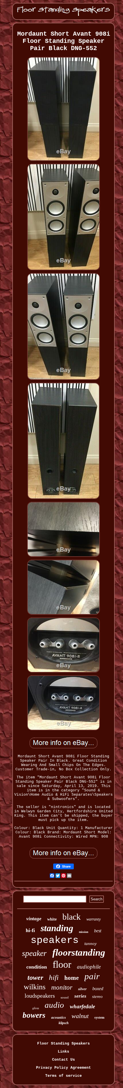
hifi (54, 977)
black (71, 916)
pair (92, 976)
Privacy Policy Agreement (63, 1068)
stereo (97, 996)
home (71, 977)
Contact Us (63, 1059)
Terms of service (63, 1076)
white (52, 919)
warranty (93, 919)
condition (36, 967)
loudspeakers (40, 995)
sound (65, 997)
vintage (33, 918)
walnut (80, 1016)
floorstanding (78, 952)
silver (82, 989)
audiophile (89, 967)
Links (63, 1051)
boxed (97, 988)
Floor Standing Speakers (63, 1043)
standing (57, 928)
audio (54, 1004)
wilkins (34, 987)
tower (35, 977)
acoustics (58, 1017)
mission (83, 931)
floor (62, 964)
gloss (35, 1008)
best (97, 930)
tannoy (90, 943)
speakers (55, 940)
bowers (34, 1015)
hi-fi (30, 930)
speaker (34, 953)
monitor (61, 987)
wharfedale (82, 1006)
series (80, 996)
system (99, 1017)
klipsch (64, 1023)
